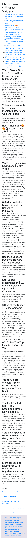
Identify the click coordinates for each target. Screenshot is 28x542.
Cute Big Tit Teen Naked (9, 496)
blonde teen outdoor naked (13, 517)
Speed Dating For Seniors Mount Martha (13, 508)
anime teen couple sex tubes (13, 519)
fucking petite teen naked (12, 531)
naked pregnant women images (14, 524)
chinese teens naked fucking (13, 535)
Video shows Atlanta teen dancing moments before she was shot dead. (14, 21)
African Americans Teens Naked (11, 513)
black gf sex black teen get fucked (15, 533)
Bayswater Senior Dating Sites (10, 492)
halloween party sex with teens (14, 522)
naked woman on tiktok (12, 520)
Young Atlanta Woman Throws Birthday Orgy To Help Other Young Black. (15, 54)
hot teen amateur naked (12, 529)
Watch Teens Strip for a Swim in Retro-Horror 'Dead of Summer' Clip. (14, 16)
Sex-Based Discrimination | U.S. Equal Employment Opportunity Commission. (14, 41)
